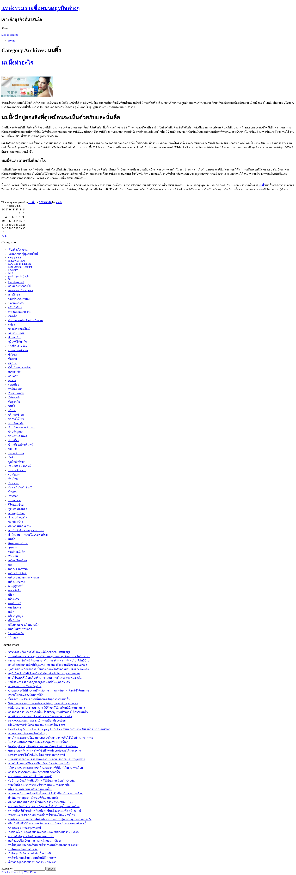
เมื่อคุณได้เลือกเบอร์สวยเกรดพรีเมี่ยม (30, 789)
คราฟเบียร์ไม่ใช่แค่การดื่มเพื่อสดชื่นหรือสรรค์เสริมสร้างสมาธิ (45, 810)
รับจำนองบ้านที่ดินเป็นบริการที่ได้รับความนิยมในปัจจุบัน (41, 780)
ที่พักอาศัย (14, 397)
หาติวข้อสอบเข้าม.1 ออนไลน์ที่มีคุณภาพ (32, 857)
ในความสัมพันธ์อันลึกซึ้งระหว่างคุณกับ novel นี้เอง (38, 742)
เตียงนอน (13, 599)
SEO (11, 279)
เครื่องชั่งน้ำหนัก (18, 568)
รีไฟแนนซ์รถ (16, 504)
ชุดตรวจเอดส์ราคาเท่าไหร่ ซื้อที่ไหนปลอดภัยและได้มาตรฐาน (44, 750)
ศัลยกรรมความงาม (20, 526)
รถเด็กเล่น (14, 474)
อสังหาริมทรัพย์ (17, 560)
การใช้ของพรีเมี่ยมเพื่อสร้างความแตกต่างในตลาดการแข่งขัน (45, 677)
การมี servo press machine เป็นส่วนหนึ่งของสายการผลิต (40, 716)
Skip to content (9, 34)
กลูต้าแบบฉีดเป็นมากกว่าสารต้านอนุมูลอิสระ (35, 840)
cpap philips (14, 257)
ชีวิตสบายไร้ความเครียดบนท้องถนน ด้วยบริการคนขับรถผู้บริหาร (46, 759)
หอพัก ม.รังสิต (16, 551)
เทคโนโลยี (14, 603)
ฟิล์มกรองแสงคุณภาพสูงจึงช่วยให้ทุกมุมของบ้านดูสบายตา (43, 703)
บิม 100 (12, 448)
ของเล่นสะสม (16, 303)
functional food (16, 260)
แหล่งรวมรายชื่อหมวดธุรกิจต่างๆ (40, 8)
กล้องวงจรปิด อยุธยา (20, 290)
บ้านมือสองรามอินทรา (21, 427)
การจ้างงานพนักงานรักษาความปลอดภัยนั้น (34, 772)
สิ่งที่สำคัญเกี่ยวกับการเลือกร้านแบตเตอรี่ (32, 862)
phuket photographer (19, 276)
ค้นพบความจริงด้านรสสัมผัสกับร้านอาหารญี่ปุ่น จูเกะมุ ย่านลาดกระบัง (49, 819)
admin (59, 202)
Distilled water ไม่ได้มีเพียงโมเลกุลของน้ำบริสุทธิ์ (36, 754)
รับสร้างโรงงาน (18, 249)
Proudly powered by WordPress (18, 872)
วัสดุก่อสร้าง (15, 521)
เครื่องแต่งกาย (16, 581)
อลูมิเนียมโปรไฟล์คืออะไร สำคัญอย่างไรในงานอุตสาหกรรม (44, 673)
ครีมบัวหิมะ (15, 307)
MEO (11, 272)
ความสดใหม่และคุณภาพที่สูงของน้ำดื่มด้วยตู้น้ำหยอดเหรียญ (44, 806)
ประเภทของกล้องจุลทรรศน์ (24, 827)
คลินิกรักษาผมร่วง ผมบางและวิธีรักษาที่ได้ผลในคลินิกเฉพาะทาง (46, 707)
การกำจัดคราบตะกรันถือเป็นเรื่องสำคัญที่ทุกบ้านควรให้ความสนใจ (48, 712)
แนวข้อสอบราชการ (20, 629)
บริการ (12, 410)
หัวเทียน (13, 556)
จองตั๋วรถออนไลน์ (19, 328)
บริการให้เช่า (16, 418)
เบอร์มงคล (14, 607)
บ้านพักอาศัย (15, 423)
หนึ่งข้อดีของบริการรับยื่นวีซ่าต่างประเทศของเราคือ (39, 784)
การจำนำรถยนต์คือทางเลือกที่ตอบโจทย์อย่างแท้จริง (39, 763)
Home (11, 40)
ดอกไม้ (12, 363)
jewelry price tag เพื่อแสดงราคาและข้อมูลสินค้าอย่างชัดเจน (43, 746)
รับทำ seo (13, 483)
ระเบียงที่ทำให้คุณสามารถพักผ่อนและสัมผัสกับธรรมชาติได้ (43, 832)
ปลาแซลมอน (16, 453)
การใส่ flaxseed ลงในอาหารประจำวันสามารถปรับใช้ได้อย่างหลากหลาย (50, 737)
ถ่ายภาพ (13, 376)
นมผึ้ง (31, 202)
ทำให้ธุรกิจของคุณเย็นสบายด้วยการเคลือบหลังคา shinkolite (43, 844)
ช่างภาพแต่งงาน (18, 350)
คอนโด (12, 316)
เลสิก (11, 611)
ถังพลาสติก (15, 371)
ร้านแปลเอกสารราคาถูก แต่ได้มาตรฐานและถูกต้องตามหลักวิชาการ (49, 656)
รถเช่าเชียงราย (17, 470)
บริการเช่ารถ (16, 414)
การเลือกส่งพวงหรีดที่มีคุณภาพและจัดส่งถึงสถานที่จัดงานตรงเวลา (47, 664)
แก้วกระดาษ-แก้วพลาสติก (23, 624)
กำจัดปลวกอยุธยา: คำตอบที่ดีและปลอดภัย (33, 797)
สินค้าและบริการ (18, 543)
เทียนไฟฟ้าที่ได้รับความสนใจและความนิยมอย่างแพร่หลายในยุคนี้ (47, 823)
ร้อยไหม (13, 478)
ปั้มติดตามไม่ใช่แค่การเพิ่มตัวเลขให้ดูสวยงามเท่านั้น (39, 699)
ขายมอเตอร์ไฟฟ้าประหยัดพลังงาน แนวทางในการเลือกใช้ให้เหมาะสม (49, 690)
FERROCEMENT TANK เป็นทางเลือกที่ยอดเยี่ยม (37, 720)
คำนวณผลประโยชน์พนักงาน (25, 320)
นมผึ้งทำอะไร (17, 63)
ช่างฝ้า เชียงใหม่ (18, 346)
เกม (10, 564)
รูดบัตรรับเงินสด (17, 508)
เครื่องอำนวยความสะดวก (23, 577)
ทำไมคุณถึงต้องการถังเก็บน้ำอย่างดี (29, 853)
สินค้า (11, 538)
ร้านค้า (12, 491)
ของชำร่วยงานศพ (19, 298)
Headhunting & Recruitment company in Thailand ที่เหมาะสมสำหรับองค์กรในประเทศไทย (59, 729)
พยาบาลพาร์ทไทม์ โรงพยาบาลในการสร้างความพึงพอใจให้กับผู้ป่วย (48, 660)
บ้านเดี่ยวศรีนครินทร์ (20, 444)
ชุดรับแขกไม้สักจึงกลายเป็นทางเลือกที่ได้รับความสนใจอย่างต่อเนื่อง (48, 669)
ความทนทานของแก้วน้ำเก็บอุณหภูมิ (30, 776)
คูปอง (11, 324)
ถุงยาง (12, 380)
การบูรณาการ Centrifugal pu (24, 686)
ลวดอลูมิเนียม (16, 513)
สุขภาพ (12, 547)
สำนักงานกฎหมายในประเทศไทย (28, 534)
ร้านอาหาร (14, 500)
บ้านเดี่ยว (13, 440)
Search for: (7, 868)
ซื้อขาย (12, 358)
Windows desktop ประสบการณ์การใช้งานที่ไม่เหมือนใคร (41, 814)
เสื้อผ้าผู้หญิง (15, 616)
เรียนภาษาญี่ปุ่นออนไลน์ (23, 253)
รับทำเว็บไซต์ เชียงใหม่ (21, 487)
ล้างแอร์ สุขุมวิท (17, 517)
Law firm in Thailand (19, 263)
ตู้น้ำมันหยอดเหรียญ (20, 367)
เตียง (11, 594)
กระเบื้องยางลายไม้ (19, 286)
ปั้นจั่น (11, 457)
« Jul (4, 235)
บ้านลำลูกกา (15, 431)
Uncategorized (16, 282)
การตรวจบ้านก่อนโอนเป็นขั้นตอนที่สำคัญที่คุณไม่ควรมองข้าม (45, 793)
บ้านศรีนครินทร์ (17, 436)
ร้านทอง (13, 496)
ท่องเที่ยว (13, 384)
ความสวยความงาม (20, 311)
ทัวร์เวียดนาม (16, 393)
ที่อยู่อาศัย (14, 401)
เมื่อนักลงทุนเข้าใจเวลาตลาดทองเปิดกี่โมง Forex (36, 724)
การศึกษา (14, 294)
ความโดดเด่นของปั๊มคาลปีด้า (25, 694)
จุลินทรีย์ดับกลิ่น (17, 341)
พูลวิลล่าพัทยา (16, 461)
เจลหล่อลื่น (14, 590)
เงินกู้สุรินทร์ (15, 586)
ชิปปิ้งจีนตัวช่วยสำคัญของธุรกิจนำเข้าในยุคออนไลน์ (39, 682)
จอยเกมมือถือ (16, 333)
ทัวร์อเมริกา (15, 388)
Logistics (13, 269)
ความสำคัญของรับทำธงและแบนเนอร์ (31, 836)
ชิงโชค (12, 354)
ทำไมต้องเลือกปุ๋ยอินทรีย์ (23, 849)
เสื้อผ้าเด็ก (14, 620)
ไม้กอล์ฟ (13, 637)
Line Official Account (20, 266)
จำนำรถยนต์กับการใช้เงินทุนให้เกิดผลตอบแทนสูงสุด (39, 652)
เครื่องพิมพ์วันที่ (17, 573)
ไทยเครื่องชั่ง (16, 633)
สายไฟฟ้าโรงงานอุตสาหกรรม (26, 530)
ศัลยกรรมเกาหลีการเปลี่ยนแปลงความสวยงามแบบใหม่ (40, 802)
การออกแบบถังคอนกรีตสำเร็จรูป (27, 733)
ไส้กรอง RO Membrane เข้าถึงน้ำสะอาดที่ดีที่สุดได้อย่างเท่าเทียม (45, 767)
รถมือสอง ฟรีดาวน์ (19, 466)
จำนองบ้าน (14, 337)
